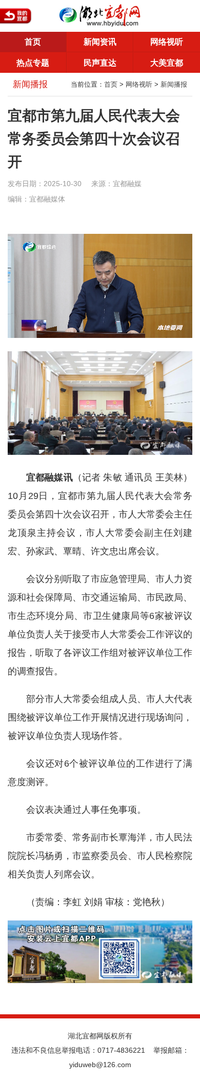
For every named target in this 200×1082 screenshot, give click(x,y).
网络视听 (166, 41)
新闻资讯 (100, 41)
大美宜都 (166, 62)
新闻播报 (174, 84)
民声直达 (100, 62)
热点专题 (32, 62)
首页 (33, 41)
